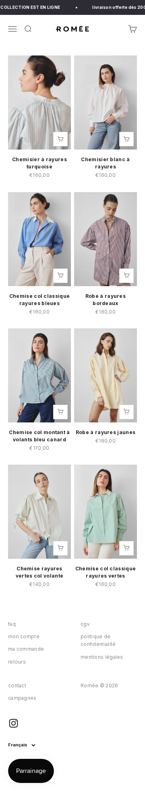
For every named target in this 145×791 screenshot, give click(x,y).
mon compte (23, 636)
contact (17, 685)
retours (17, 662)
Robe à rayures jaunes (105, 432)
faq (12, 624)
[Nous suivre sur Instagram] (13, 723)
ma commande (26, 649)
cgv (85, 624)
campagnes (22, 698)
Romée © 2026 (99, 685)
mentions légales (102, 657)
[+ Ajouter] (60, 139)
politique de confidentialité (98, 640)
